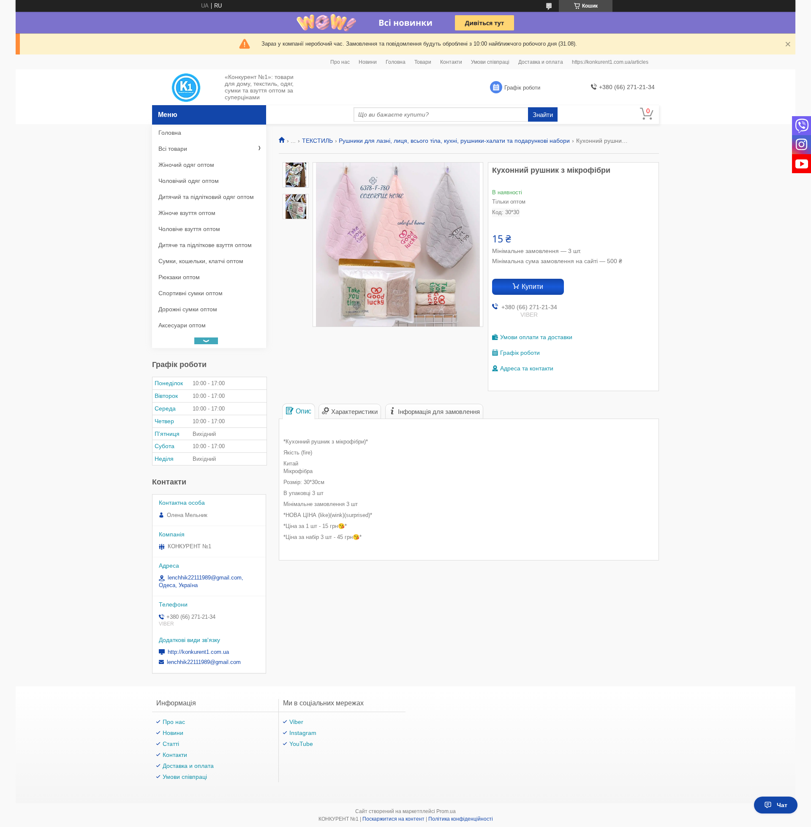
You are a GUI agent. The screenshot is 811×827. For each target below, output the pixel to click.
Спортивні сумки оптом (190, 293)
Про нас (340, 62)
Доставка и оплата (540, 62)
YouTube (301, 743)
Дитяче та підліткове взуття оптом (205, 245)
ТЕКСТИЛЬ (317, 140)
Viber (296, 721)
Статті (171, 743)
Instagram (302, 732)
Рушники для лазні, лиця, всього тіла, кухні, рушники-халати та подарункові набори (454, 140)
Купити (532, 286)
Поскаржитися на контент (393, 819)
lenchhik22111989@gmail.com (204, 662)
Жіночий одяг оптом (186, 164)
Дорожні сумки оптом (187, 309)
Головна (396, 62)
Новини (368, 62)
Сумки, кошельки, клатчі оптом (200, 261)
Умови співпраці (490, 62)
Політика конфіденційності (460, 819)
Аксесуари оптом (182, 325)
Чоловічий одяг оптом (188, 180)
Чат (782, 805)
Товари (422, 62)
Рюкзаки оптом (179, 277)
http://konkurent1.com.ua (198, 652)
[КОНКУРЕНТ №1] (186, 87)
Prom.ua (446, 811)
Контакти (451, 62)
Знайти (543, 114)
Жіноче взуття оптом (186, 212)
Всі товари (172, 148)
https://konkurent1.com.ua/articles (610, 62)
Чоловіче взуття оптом (189, 229)
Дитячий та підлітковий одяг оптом (206, 196)
